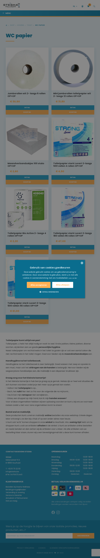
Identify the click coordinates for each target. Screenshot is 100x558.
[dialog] (50, 279)
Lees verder (73, 278)
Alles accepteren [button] (39, 285)
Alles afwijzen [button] (62, 285)
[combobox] (82, 263)
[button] (50, 291)
